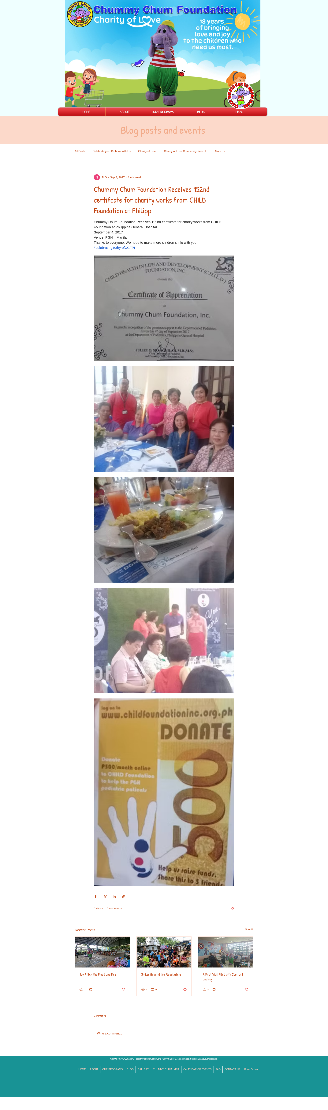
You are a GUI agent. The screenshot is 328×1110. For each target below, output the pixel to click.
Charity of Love (147, 151)
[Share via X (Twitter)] (105, 896)
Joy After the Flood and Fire (98, 974)
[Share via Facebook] (95, 896)
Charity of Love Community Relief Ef (185, 151)
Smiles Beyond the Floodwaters (161, 974)
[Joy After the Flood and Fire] (102, 952)
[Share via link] (123, 896)
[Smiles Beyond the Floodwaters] (164, 952)
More (218, 151)
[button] (255, 103)
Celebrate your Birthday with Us (112, 151)
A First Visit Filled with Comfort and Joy (223, 977)
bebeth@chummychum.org (148, 1059)
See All (249, 929)
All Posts (80, 151)
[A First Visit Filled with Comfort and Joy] (225, 952)
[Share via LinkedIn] (114, 896)
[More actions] (232, 177)
